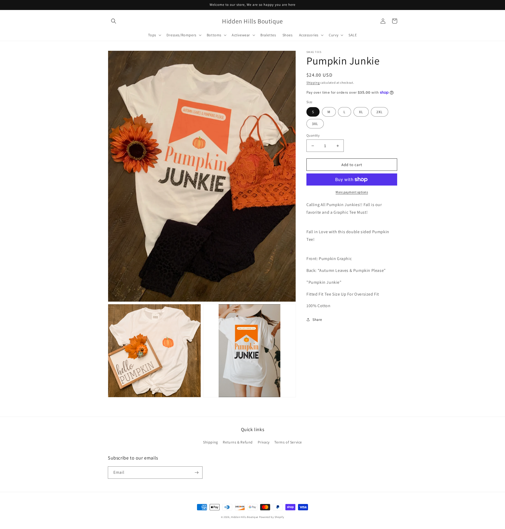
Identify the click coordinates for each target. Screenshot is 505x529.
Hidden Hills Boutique (244, 517)
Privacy (264, 442)
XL (361, 111)
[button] (113, 21)
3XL (315, 123)
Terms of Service (288, 442)
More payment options (352, 192)
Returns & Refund (238, 442)
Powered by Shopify (271, 517)
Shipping (313, 82)
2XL (379, 111)
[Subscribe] (196, 472)
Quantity (313, 135)
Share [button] (317, 319)
